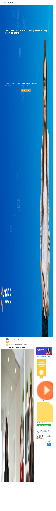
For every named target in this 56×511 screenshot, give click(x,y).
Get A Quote (25, 90)
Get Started (49, 444)
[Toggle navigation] (48, 2)
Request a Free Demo (44, 425)
